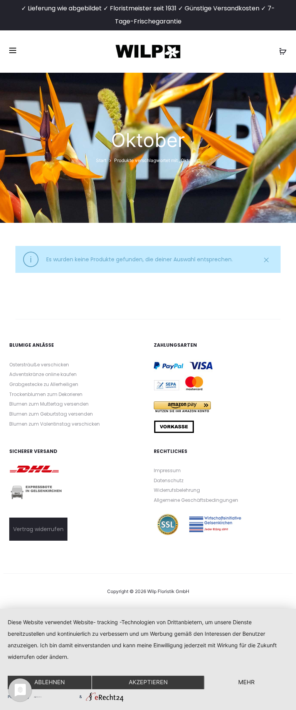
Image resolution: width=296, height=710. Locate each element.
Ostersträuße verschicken (39, 364)
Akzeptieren (148, 682)
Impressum (167, 470)
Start (101, 160)
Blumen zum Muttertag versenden (49, 404)
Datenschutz (168, 480)
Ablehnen (49, 682)
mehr (246, 682)
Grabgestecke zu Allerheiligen (43, 384)
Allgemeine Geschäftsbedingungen (196, 500)
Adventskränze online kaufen (43, 374)
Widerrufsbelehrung (177, 490)
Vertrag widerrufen (38, 529)
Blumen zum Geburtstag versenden (51, 414)
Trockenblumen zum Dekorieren (45, 394)
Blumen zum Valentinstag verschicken (54, 424)
